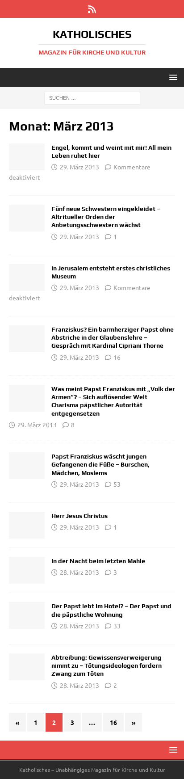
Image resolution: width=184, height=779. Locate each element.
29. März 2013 (79, 167)
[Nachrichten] (27, 156)
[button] (172, 77)
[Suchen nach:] (92, 97)
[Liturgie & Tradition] (27, 218)
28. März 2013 (79, 572)
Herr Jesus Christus (79, 515)
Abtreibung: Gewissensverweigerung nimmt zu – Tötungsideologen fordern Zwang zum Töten (106, 665)
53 (117, 484)
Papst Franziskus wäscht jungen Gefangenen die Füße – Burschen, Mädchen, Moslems (100, 464)
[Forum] (27, 398)
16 (117, 357)
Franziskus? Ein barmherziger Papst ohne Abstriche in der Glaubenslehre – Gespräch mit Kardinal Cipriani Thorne (112, 337)
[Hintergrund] (27, 666)
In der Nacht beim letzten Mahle (98, 560)
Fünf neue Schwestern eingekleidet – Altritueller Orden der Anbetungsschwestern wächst (105, 216)
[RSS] (92, 9)
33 (117, 626)
